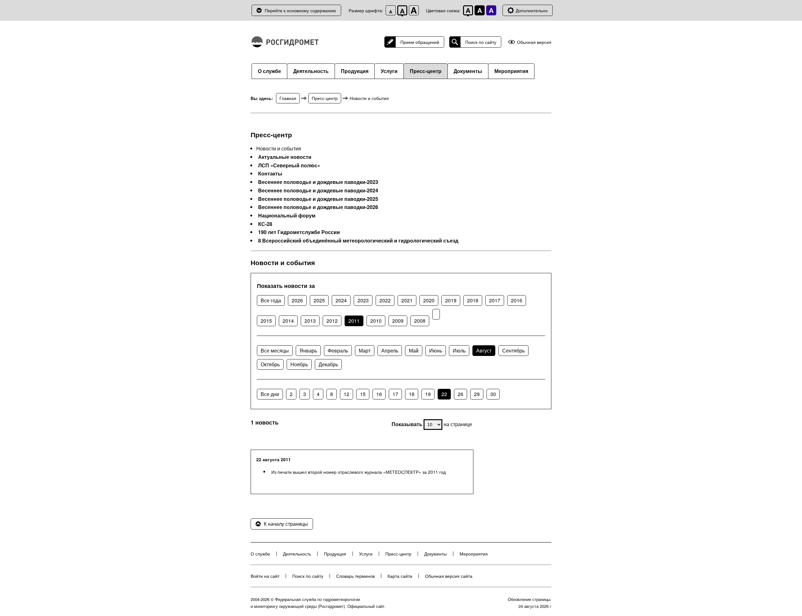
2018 (472, 300)
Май (414, 350)
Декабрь (328, 364)
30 (493, 394)
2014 (288, 320)
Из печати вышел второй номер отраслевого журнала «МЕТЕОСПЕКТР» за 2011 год (358, 472)
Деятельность (311, 71)
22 (444, 394)
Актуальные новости (284, 157)
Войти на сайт (265, 576)
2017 (494, 300)
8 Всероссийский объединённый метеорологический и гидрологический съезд (358, 240)
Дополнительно (532, 10)
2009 (398, 320)
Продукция (354, 71)
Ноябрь (299, 364)
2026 (297, 300)
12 (346, 394)
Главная (287, 98)
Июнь (435, 350)
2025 (319, 300)
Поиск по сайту (480, 42)
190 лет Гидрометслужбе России (299, 232)
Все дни (270, 394)
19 (428, 394)
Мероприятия (511, 71)
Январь (308, 350)
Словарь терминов (355, 576)
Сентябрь (513, 350)
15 (363, 394)
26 (460, 394)
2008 (419, 320)
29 (477, 394)
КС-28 (265, 224)
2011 (354, 320)
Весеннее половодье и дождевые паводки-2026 (318, 207)
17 (395, 394)
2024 (341, 300)
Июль (459, 350)
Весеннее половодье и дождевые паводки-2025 (318, 199)
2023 (363, 300)
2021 (407, 300)
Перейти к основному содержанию (300, 10)
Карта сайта (400, 576)
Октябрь (270, 364)
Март (365, 350)
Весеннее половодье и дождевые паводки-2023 (318, 182)
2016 (516, 300)
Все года (271, 300)
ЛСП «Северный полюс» (289, 165)
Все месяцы (275, 350)
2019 (450, 300)
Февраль (338, 350)
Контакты (270, 173)
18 (411, 394)
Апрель (389, 350)
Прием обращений (419, 42)
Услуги (389, 71)
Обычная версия (534, 42)
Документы (468, 71)
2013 (310, 320)
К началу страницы (286, 523)
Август (484, 350)
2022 (385, 300)
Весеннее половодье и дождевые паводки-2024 (318, 190)
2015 (266, 320)
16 (379, 394)
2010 (376, 320)
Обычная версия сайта (448, 576)
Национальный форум (286, 215)
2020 (429, 300)
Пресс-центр (425, 71)
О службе (269, 71)
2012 (332, 320)
